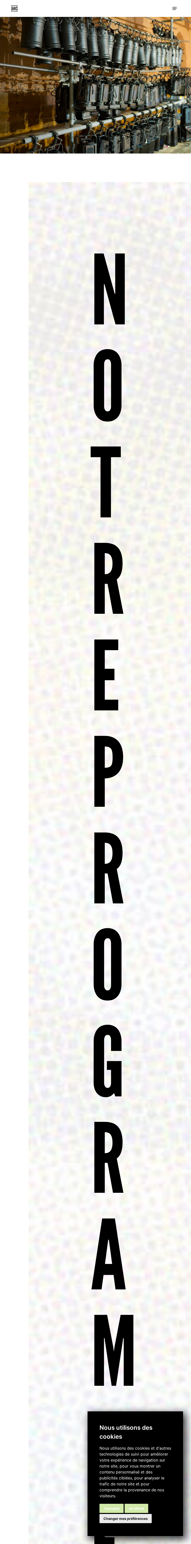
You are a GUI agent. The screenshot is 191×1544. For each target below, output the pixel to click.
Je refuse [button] (136, 1508)
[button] (175, 8)
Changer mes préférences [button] (125, 1518)
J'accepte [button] (111, 1508)
